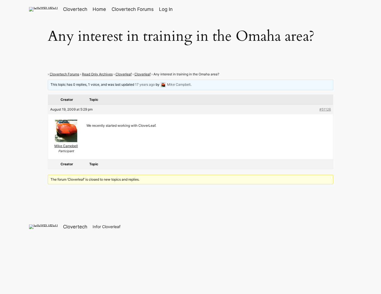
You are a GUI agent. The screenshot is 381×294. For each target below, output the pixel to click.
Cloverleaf (123, 74)
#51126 (325, 109)
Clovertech (75, 9)
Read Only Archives (97, 74)
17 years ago (145, 84)
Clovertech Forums (64, 74)
